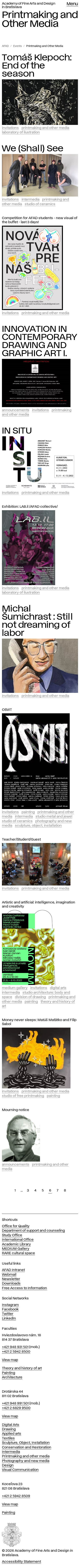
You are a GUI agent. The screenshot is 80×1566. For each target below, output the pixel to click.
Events (17, 46)
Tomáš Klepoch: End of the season (37, 66)
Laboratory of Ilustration (21, 132)
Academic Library (16, 1244)
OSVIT (7, 709)
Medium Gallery (15, 988)
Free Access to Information (24, 1288)
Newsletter (11, 1279)
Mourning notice (15, 1110)
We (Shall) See (32, 149)
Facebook (10, 1309)
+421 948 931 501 (15, 1347)
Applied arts (11, 1433)
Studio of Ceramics (40, 204)
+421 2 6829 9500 (16, 1408)
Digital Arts (58, 988)
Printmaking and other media (26, 1456)
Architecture (12, 1377)
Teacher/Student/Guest (21, 839)
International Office (18, 1239)
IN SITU (17, 431)
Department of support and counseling (33, 1230)
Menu (72, 4)
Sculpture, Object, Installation (38, 825)
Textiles (8, 1438)
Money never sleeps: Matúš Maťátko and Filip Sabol (39, 1022)
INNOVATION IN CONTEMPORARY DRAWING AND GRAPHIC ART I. (39, 341)
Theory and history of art (22, 1368)
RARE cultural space (18, 1253)
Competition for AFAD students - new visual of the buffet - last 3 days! (39, 220)
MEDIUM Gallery (15, 1248)
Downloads (11, 1283)
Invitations (10, 128)
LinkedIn (9, 1318)
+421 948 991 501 (15, 1403)
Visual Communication (20, 1469)
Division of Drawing (30, 997)
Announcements (15, 410)
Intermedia (30, 199)
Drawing (9, 1429)
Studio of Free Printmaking (23, 1095)
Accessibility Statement (21, 1561)
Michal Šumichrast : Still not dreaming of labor (37, 621)
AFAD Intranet (13, 1270)
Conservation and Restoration (26, 1447)
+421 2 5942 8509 (16, 1496)
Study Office (12, 1235)
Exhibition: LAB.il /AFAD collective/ (30, 506)
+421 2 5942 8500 (16, 1351)
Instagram (10, 1305)
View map (10, 1360)
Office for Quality (16, 1226)
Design (8, 1465)
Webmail (9, 1274)
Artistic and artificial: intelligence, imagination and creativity (38, 904)
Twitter (7, 1313)
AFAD (5, 46)
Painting (28, 812)
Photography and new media (25, 1461)
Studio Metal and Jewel (54, 816)
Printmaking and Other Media (44, 46)
